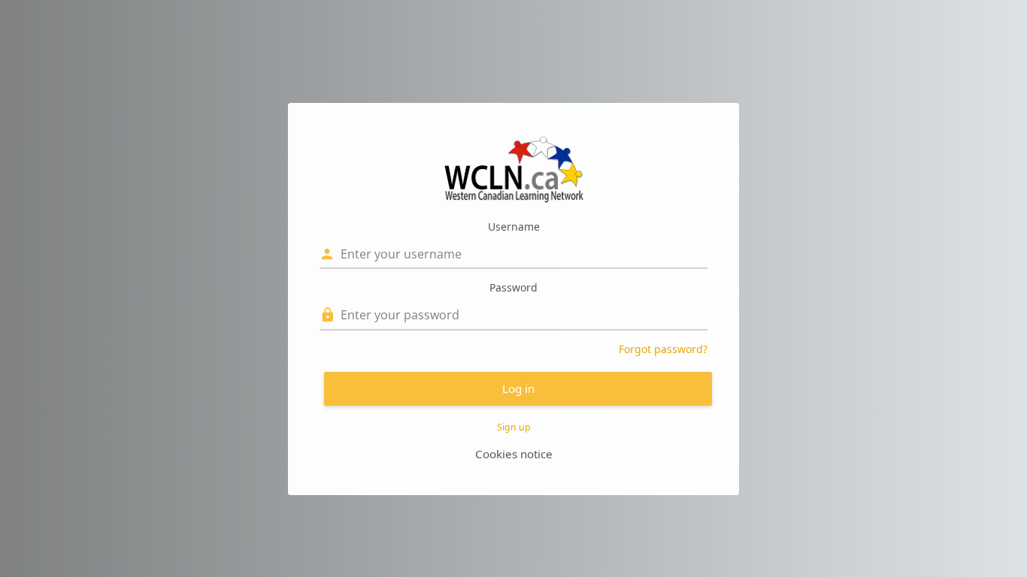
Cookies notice (514, 453)
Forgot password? (663, 349)
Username (514, 226)
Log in (518, 388)
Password (513, 287)
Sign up (514, 427)
